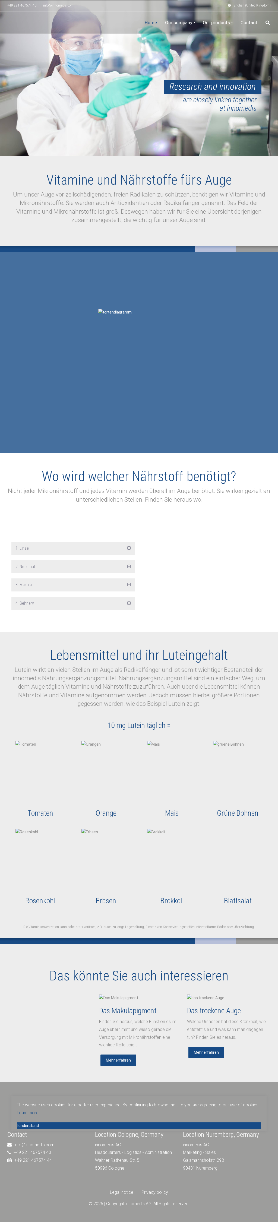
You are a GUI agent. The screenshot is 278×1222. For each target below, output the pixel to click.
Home (151, 22)
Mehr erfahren (118, 1060)
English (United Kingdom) (252, 5)
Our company (179, 22)
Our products (217, 22)
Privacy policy (154, 1192)
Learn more (28, 1112)
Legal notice (121, 1192)
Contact (249, 22)
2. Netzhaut (25, 566)
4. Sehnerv (24, 603)
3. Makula (23, 584)
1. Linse (22, 548)
